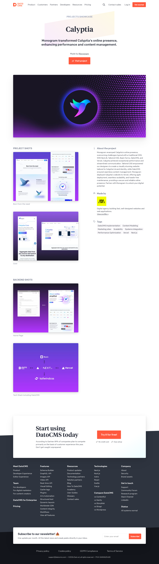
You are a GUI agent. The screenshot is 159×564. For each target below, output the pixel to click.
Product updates (74, 470)
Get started (139, 4)
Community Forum (129, 490)
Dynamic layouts (47, 502)
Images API (45, 476)
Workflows (44, 512)
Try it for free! (109, 434)
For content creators (22, 493)
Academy (71, 489)
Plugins (43, 492)
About (123, 470)
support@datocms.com (57, 557)
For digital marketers (22, 490)
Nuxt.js (97, 473)
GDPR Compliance (89, 551)
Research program (129, 493)
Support (124, 487)
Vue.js (96, 486)
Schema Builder (47, 470)
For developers (19, 487)
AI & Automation (47, 496)
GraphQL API (45, 473)
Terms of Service (115, 551)
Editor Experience (21, 476)
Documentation (73, 473)
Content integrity (47, 509)
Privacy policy (42, 551)
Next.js (97, 470)
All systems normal (129, 510)
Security (124, 473)
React (96, 480)
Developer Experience (22, 473)
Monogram (84, 53)
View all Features (47, 515)
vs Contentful (100, 497)
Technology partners (76, 476)
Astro (96, 476)
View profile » (102, 214)
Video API (44, 480)
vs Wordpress (100, 509)
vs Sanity (98, 500)
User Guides (72, 492)
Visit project (81, 60)
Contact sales (114, 4)
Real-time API (46, 483)
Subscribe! (135, 536)
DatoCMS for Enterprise (25, 500)
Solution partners (74, 480)
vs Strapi (98, 506)
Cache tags (45, 489)
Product (16, 470)
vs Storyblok (99, 503)
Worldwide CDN (47, 505)
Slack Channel (127, 497)
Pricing (16, 506)
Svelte (97, 483)
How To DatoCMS (74, 486)
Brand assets (126, 476)
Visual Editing (46, 486)
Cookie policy (64, 551)
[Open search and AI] (104, 5)
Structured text (46, 499)
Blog (69, 483)
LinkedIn (124, 500)
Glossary (70, 496)
